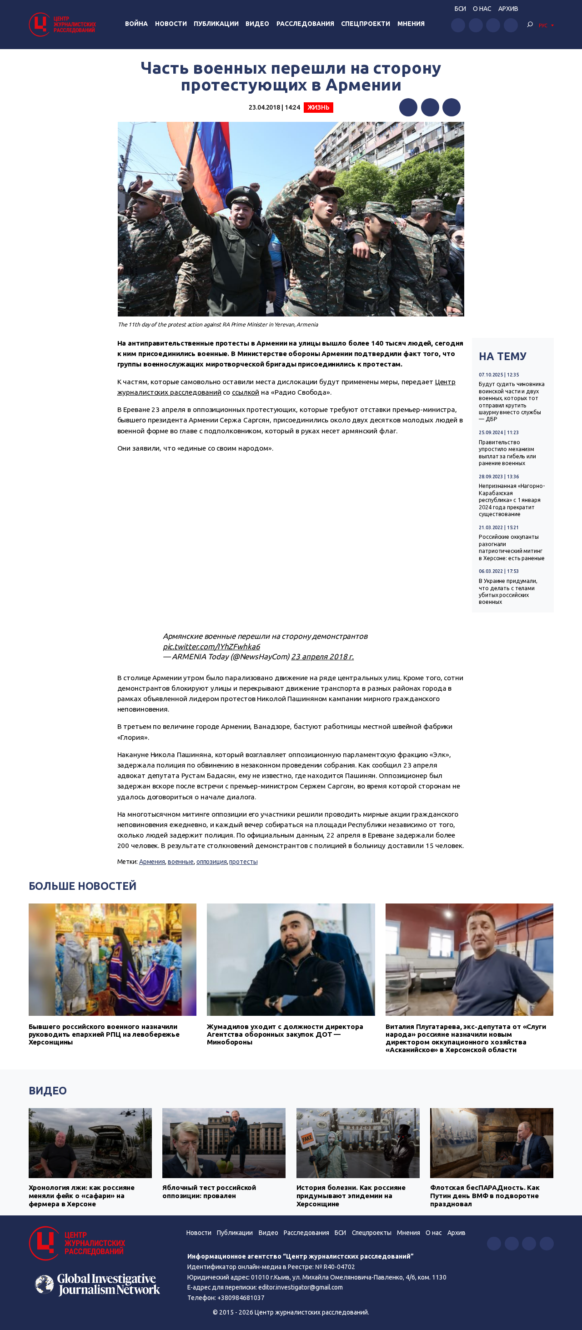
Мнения (411, 23)
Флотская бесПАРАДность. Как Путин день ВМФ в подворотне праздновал (485, 1196)
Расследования (305, 23)
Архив (508, 8)
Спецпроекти (365, 23)
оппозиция (211, 861)
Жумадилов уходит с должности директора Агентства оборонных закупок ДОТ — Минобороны (285, 1034)
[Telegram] (451, 107)
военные (181, 861)
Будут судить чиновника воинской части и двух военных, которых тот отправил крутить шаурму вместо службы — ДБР (511, 401)
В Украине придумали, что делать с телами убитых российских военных (508, 591)
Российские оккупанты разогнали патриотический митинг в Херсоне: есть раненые (511, 547)
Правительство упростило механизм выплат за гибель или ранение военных (507, 452)
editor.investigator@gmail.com (300, 1287)
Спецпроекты (371, 1232)
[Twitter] (430, 107)
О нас (482, 8)
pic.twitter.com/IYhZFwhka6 (211, 646)
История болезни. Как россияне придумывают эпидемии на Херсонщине (351, 1196)
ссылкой (245, 392)
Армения (152, 861)
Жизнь (318, 107)
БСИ (460, 8)
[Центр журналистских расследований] (64, 24)
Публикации (216, 23)
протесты (243, 861)
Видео (257, 23)
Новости (171, 23)
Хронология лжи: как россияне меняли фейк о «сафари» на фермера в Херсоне (82, 1196)
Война (136, 23)
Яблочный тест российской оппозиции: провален (209, 1192)
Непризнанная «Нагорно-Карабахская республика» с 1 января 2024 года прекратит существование (512, 500)
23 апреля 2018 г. (322, 656)
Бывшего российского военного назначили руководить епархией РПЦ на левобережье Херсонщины (104, 1034)
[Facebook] (408, 107)
